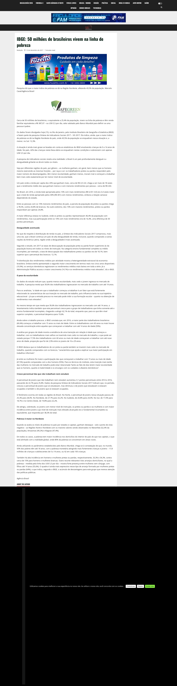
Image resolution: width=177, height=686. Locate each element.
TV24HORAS (97, 8)
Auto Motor (137, 3)
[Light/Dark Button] (160, 3)
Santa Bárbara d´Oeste (54, 3)
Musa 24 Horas (124, 3)
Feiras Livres (71, 3)
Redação (20, 50)
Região (96, 3)
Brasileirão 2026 (26, 3)
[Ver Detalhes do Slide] (88, 17)
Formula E (39, 3)
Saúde (147, 3)
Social (113, 3)
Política (105, 3)
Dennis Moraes (84, 8)
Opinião (73, 8)
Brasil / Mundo (85, 3)
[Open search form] (161, 7)
